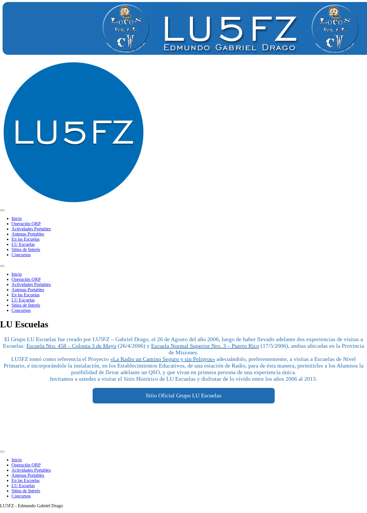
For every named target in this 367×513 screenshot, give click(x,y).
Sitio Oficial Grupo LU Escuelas (183, 395)
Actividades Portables (31, 228)
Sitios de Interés (25, 249)
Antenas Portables (27, 234)
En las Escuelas (25, 239)
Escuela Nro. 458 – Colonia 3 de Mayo (71, 346)
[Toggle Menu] (2, 210)
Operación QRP (26, 223)
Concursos (21, 254)
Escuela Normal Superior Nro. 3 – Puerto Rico (205, 346)
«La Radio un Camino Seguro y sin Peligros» (162, 359)
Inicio (16, 218)
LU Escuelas (23, 244)
